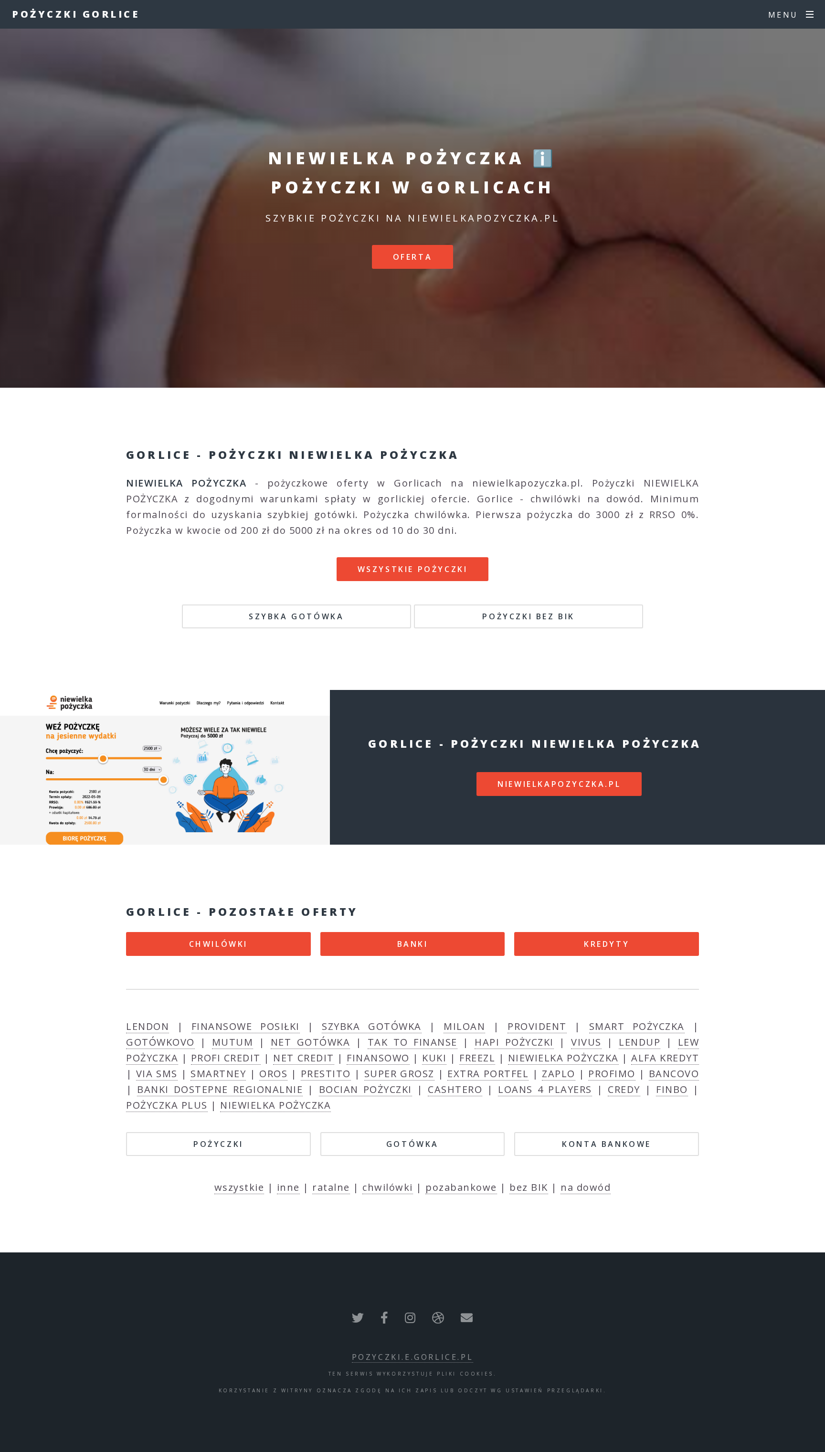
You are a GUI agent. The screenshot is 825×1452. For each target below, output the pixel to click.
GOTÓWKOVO (160, 1042)
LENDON (147, 1026)
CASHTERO (455, 1089)
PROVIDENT (537, 1026)
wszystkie (239, 1187)
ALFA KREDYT (665, 1057)
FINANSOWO (378, 1057)
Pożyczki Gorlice (75, 14)
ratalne (331, 1187)
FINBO (672, 1089)
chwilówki (387, 1187)
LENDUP (639, 1042)
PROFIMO (611, 1073)
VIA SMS (157, 1073)
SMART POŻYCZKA (637, 1026)
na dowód (586, 1187)
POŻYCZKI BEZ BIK (528, 616)
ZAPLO (558, 1073)
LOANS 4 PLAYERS (545, 1089)
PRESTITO (326, 1073)
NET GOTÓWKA (310, 1042)
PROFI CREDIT (226, 1057)
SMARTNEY (218, 1073)
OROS (273, 1073)
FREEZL (477, 1057)
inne (288, 1187)
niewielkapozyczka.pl (559, 784)
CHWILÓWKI (218, 944)
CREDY (624, 1089)
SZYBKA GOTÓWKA (296, 616)
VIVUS (586, 1042)
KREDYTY (606, 944)
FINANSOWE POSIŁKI (245, 1026)
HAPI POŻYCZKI (514, 1042)
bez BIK (528, 1187)
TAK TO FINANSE (412, 1042)
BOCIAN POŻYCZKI (365, 1089)
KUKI (434, 1057)
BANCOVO (674, 1073)
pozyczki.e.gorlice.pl (413, 1357)
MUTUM (233, 1042)
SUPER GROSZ (399, 1073)
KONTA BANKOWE (606, 1144)
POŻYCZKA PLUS (167, 1105)
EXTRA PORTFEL (488, 1073)
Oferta (413, 257)
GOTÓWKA (412, 1144)
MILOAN (464, 1026)
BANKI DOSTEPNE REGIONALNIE (220, 1089)
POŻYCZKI (218, 1144)
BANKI (412, 944)
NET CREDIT (303, 1057)
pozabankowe (461, 1187)
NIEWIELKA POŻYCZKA (563, 1057)
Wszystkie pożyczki (413, 569)
